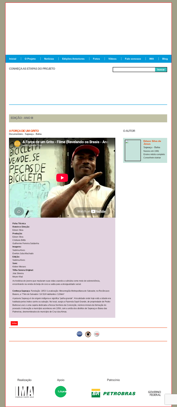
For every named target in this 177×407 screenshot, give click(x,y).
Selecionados (57, 91)
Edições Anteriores (73, 58)
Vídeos (112, 58)
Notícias (49, 58)
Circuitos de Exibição (151, 93)
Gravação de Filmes (119, 93)
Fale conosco (133, 58)
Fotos (96, 58)
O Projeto (30, 58)
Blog (165, 58)
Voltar (14, 323)
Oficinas (88, 91)
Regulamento (25, 91)
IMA (151, 58)
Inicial (12, 58)
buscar (161, 69)
